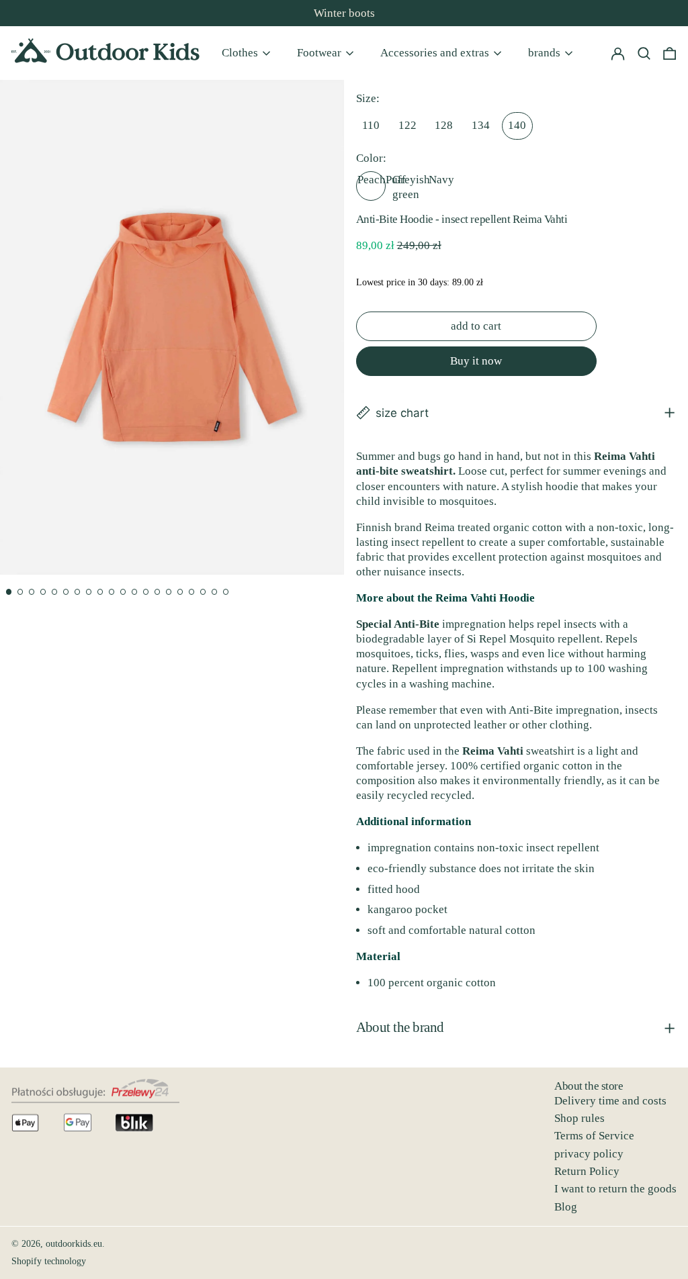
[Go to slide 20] (226, 592)
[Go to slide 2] (20, 592)
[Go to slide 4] (43, 592)
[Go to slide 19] (215, 592)
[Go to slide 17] (192, 592)
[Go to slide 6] (66, 592)
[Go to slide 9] (100, 592)
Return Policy (586, 1171)
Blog (565, 1206)
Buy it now (476, 360)
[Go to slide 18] (203, 592)
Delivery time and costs (610, 1100)
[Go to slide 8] (89, 592)
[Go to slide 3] (32, 592)
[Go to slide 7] (78, 592)
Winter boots (344, 13)
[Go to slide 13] (146, 592)
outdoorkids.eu (74, 1244)
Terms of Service (594, 1135)
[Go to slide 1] (9, 592)
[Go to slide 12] (135, 592)
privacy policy (589, 1153)
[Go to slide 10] (112, 592)
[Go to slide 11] (123, 592)
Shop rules (579, 1118)
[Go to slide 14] (158, 592)
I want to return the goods (615, 1188)
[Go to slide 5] (55, 592)
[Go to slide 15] (169, 592)
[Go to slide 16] (180, 592)
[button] (669, 53)
